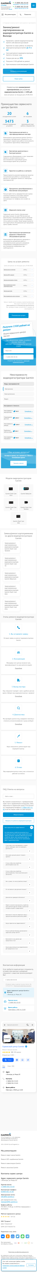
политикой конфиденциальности (21, 361)
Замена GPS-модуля (9, 275)
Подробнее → (29, 411)
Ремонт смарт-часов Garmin (10, 1155)
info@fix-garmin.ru (7, 1197)
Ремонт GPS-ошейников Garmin (12, 1159)
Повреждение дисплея (8, 418)
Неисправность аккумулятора (8, 411)
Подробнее (18, 668)
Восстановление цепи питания (12, 296)
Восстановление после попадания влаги (9, 285)
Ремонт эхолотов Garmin (9, 1168)
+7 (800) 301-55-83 (21, 3)
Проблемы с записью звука (8, 431)
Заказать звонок (18, 463)
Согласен (31, 1265)
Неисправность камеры (8, 424)
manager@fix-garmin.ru (9, 1202)
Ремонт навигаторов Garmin (11, 1163)
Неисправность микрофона (8, 437)
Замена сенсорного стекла (10, 280)
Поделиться (3, 1236)
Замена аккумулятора (9, 269)
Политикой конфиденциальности (22, 986)
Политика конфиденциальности (18, 1252)
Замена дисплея (8, 291)
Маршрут (10, 1060)
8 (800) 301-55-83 (7, 1192)
